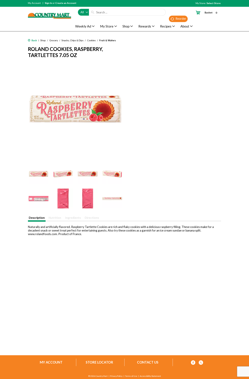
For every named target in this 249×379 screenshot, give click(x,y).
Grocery (53, 40)
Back (34, 40)
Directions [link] (92, 217)
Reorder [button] (180, 18)
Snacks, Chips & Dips (72, 40)
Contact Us (147, 362)
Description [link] (37, 217)
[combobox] (83, 12)
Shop (43, 40)
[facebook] (193, 363)
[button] (38, 173)
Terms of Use (131, 376)
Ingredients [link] (73, 217)
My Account (34, 3)
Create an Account (65, 3)
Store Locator (99, 362)
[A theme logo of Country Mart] (49, 9)
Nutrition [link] (55, 217)
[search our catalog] (92, 12)
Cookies (91, 40)
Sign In (48, 3)
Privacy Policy (116, 376)
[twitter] (201, 363)
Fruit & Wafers (107, 40)
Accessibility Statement (150, 376)
